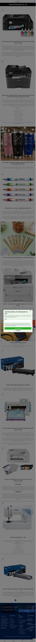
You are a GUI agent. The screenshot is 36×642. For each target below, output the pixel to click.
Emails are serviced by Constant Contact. (11, 325)
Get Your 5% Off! (18, 328)
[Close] (31, 311)
